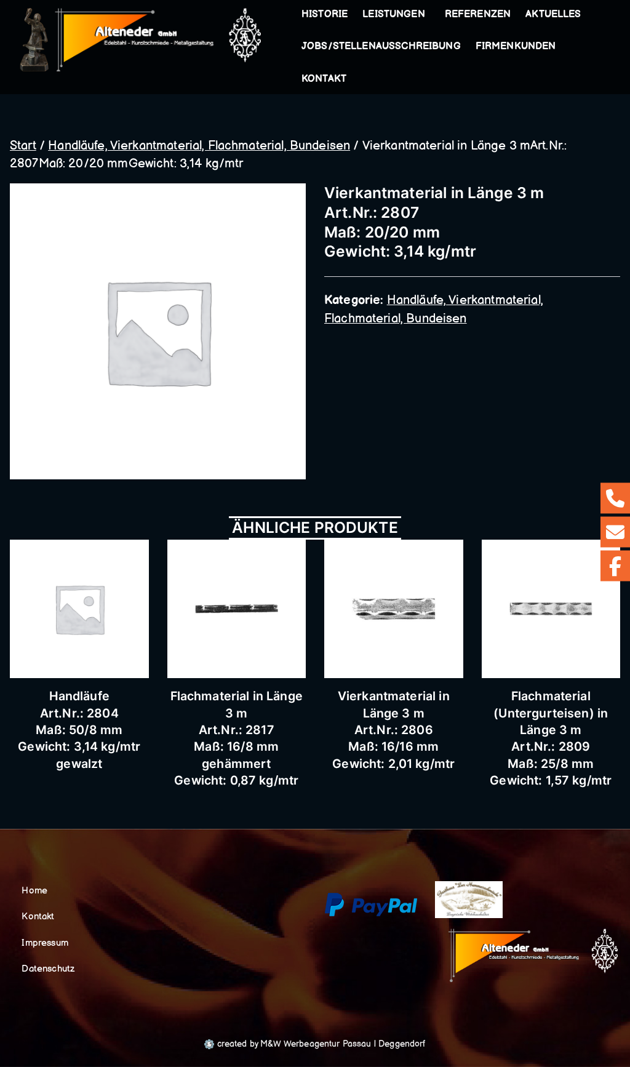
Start (23, 145)
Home (34, 891)
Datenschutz (48, 969)
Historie (324, 14)
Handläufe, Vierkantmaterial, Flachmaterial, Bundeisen (199, 145)
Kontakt (323, 79)
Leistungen (393, 14)
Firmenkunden (516, 46)
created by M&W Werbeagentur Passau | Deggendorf (319, 1044)
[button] (427, 14)
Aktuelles (553, 14)
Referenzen (478, 14)
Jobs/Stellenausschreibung (381, 46)
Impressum (45, 943)
